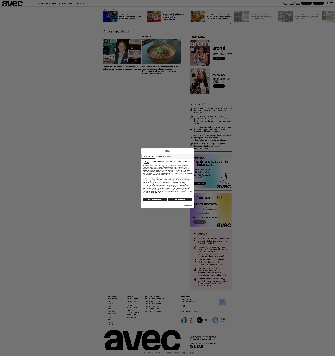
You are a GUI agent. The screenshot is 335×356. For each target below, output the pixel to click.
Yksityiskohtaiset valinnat (163, 156)
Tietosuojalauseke (187, 205)
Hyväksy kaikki (180, 199)
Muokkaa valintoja (155, 199)
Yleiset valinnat (148, 156)
